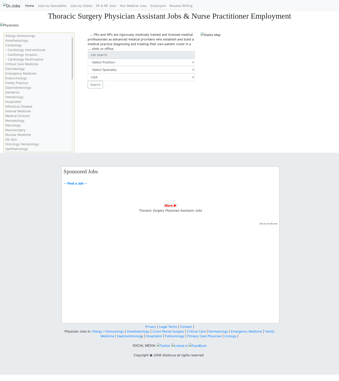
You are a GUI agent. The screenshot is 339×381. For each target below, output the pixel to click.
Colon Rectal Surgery (168, 331)
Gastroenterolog (129, 336)
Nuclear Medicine (18, 135)
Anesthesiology (16, 40)
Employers (158, 6)
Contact (186, 327)
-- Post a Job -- (75, 183)
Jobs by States (81, 6)
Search (95, 85)
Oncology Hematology (22, 144)
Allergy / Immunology (108, 331)
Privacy (150, 327)
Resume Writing (181, 6)
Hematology (14, 97)
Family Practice (16, 83)
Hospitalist (13, 102)
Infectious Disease (18, 106)
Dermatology (15, 69)
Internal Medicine (18, 111)
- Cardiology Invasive (21, 55)
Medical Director (17, 116)
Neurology (13, 125)
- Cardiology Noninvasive (24, 59)
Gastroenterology (18, 88)
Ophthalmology (16, 149)
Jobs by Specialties (52, 6)
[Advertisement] (141, 120)
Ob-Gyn (11, 139)
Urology (230, 336)
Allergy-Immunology (20, 36)
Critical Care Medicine (21, 64)
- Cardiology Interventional (25, 50)
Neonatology (15, 120)
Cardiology (13, 45)
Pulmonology (175, 336)
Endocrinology (16, 78)
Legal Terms (168, 327)
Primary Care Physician (204, 336)
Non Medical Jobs (133, 6)
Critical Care (196, 331)
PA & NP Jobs (106, 6)
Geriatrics (12, 92)
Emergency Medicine (20, 73)
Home (29, 6)
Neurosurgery (15, 130)
